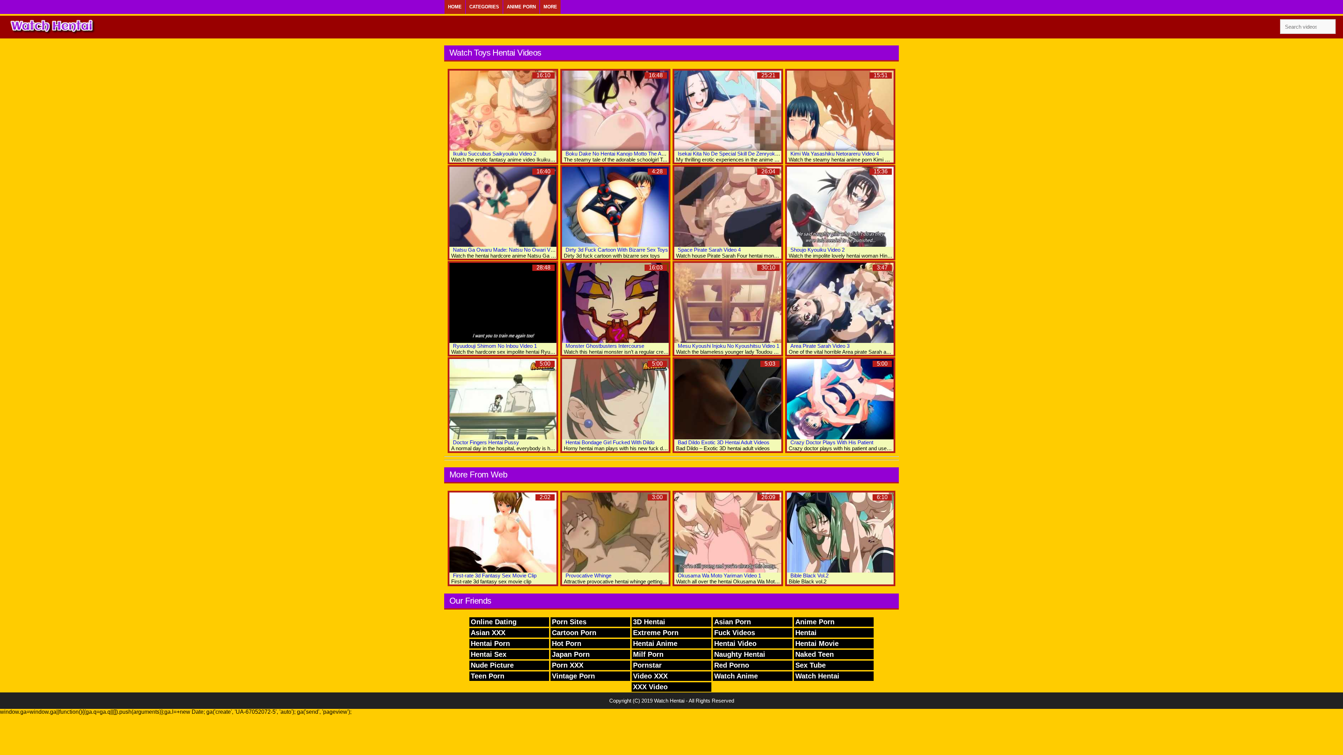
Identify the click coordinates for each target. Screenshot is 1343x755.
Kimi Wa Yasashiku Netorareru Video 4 (834, 154)
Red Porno (731, 665)
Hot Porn (566, 643)
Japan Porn (571, 654)
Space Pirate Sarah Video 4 (709, 250)
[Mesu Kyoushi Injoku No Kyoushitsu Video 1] (727, 303)
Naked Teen (814, 654)
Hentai (806, 633)
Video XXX (650, 676)
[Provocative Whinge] (615, 532)
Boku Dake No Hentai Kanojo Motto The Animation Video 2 (632, 154)
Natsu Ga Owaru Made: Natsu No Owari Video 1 (508, 250)
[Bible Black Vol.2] (840, 532)
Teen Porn (487, 676)
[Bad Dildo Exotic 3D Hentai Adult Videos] (727, 399)
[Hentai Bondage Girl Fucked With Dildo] (615, 399)
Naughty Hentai (739, 654)
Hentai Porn (490, 643)
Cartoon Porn (574, 633)
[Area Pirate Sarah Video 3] (840, 303)
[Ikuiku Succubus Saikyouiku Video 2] (502, 111)
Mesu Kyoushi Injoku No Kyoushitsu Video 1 (728, 346)
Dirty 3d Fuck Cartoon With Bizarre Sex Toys (617, 250)
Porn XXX (567, 665)
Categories (484, 6)
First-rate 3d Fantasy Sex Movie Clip (495, 575)
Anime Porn (521, 6)
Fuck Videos (734, 633)
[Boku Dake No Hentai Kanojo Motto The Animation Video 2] (615, 111)
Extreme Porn (655, 633)
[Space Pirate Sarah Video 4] (727, 207)
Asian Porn (732, 622)
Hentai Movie (817, 643)
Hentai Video (735, 643)
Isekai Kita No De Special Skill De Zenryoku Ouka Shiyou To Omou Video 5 (764, 154)
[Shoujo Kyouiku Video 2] (840, 207)
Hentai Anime (655, 643)
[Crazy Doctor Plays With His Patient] (840, 399)
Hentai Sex (488, 654)
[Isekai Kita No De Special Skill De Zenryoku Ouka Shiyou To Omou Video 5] (727, 111)
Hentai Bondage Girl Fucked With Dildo (610, 442)
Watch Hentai (817, 676)
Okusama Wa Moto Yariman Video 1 (719, 575)
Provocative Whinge (588, 575)
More (550, 6)
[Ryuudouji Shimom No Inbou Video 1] (502, 303)
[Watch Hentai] (52, 27)
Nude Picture (492, 665)
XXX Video (650, 687)
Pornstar (647, 665)
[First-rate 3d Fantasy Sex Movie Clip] (502, 532)
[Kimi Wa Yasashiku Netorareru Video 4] (840, 111)
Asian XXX (488, 633)
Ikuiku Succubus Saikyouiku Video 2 (494, 154)
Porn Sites (569, 622)
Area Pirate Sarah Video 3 (820, 346)
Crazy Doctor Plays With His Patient (831, 442)
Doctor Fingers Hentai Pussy (486, 442)
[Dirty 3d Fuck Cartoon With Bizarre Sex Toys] (615, 207)
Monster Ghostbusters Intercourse (605, 346)
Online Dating (494, 622)
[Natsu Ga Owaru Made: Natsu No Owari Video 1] (502, 207)
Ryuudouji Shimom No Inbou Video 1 (495, 346)
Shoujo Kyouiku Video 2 (817, 250)
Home (455, 6)
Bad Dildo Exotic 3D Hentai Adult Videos (723, 442)
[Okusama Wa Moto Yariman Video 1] (727, 532)
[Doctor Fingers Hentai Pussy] (502, 399)
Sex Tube (810, 665)
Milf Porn (648, 654)
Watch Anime (736, 676)
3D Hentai (649, 622)
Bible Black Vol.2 (809, 575)
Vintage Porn (573, 676)
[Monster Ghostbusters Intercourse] (615, 303)
